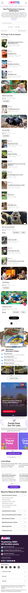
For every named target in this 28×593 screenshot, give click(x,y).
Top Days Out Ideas (6, 571)
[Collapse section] (25, 495)
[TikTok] (10, 567)
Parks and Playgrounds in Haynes (9, 505)
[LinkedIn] (6, 567)
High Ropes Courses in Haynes (8, 501)
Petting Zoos (20, 6)
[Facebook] (2, 567)
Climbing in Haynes (6, 499)
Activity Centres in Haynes (7, 497)
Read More (14, 19)
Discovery (4, 576)
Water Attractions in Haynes (8, 518)
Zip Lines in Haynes (6, 507)
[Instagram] (15, 567)
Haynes (11, 6)
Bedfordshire (6, 6)
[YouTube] (19, 567)
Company (4, 580)
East (2, 6)
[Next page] (16, 323)
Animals (15, 6)
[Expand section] (25, 511)
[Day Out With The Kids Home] (14, 3)
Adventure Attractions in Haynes (9, 495)
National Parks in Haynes (7, 503)
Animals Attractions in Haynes (9, 510)
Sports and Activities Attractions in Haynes (11, 514)
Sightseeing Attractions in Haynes (9, 522)
